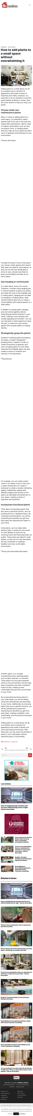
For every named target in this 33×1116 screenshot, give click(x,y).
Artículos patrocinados (9, 1084)
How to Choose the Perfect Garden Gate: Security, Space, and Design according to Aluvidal (23, 840)
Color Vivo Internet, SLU (17, 1105)
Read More (22, 1113)
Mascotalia (20, 1091)
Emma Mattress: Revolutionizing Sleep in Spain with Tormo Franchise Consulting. (22, 869)
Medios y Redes (23, 1082)
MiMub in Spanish (11, 742)
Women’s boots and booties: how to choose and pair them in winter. (16, 925)
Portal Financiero (21, 1095)
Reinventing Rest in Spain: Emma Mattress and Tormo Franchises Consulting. (15, 1045)
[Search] (30, 755)
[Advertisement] (16, 27)
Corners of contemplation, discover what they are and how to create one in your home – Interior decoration (23, 850)
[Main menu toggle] (29, 5)
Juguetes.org (4, 1097)
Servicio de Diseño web (23, 1084)
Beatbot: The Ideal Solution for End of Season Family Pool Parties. (23, 858)
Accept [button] (16, 1113)
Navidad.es (4, 1095)
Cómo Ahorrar (21, 1093)
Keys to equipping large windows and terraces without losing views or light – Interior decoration (15, 807)
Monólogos (3, 1099)
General (4, 47)
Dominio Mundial (5, 1093)
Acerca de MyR (20, 1086)
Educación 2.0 (4, 1091)
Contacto (11, 1086)
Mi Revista (20, 1097)
